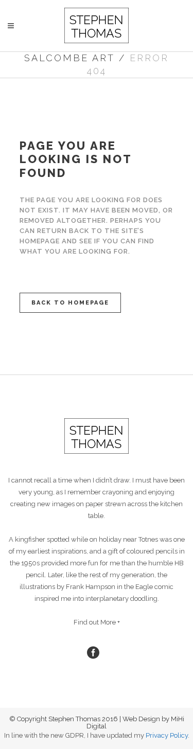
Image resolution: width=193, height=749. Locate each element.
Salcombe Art (69, 57)
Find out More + (97, 622)
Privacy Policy (167, 735)
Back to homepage (70, 302)
